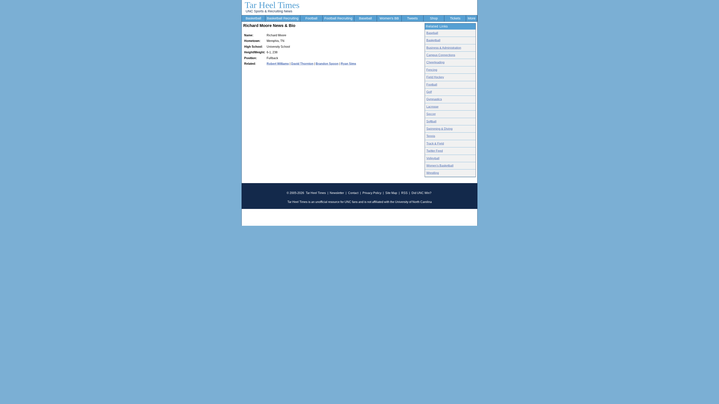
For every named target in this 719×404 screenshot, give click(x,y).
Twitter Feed (434, 150)
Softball (431, 121)
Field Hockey (435, 77)
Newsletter (337, 193)
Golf (429, 92)
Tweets (412, 18)
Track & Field (435, 143)
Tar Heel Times (272, 5)
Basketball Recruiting (282, 18)
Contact (353, 193)
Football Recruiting (338, 18)
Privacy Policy (371, 193)
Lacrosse (432, 106)
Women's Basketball (439, 165)
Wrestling (432, 173)
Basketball (253, 18)
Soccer (431, 114)
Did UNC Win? (421, 193)
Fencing (431, 69)
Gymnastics (434, 99)
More (471, 18)
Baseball (365, 18)
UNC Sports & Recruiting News (269, 11)
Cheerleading (435, 62)
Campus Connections (440, 55)
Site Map (391, 193)
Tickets (455, 18)
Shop (434, 18)
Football (311, 18)
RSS (404, 193)
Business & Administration (443, 47)
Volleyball (432, 158)
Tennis (430, 136)
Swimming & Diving (439, 128)
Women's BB (389, 18)
